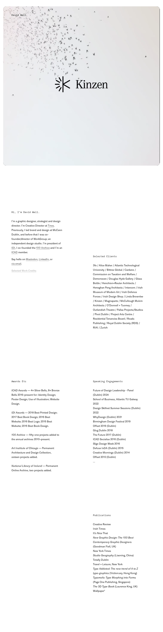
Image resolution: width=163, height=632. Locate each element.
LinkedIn (44, 259)
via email (16, 263)
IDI (13, 247)
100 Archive (43, 247)
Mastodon (32, 259)
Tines (51, 225)
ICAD (14, 252)
